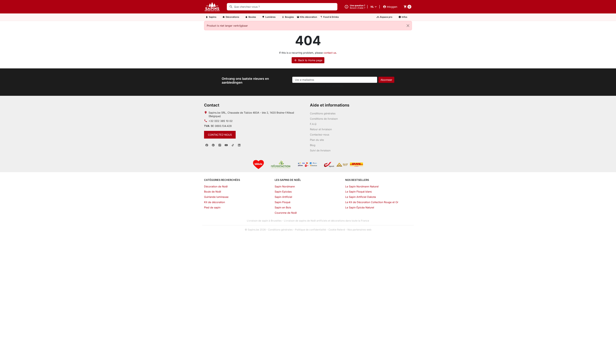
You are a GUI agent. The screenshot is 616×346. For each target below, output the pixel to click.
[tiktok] (232, 145)
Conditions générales (322, 113)
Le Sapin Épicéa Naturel (359, 207)
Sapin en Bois (283, 207)
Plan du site (317, 139)
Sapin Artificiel (283, 196)
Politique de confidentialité (310, 229)
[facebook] (207, 145)
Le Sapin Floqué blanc (358, 191)
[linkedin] (239, 145)
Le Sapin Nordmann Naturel (362, 186)
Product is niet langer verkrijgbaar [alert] (227, 25)
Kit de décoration (214, 202)
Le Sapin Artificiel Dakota (360, 196)
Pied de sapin (212, 207)
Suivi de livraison (320, 150)
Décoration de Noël (216, 186)
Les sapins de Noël (288, 179)
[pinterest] (213, 145)
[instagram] (219, 145)
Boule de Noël (212, 191)
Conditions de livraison (324, 118)
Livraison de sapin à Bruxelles (264, 220)
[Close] (408, 25)
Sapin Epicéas (283, 191)
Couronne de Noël (286, 212)
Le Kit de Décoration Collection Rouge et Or (371, 202)
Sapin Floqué (282, 202)
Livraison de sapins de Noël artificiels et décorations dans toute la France (326, 220)
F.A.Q (313, 124)
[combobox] (282, 6)
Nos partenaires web (359, 229)
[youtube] (226, 145)
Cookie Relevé (336, 229)
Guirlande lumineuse (216, 196)
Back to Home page (308, 60)
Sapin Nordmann (285, 186)
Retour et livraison (321, 129)
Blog (312, 145)
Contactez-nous (220, 134)
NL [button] (372, 6)
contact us (330, 52)
